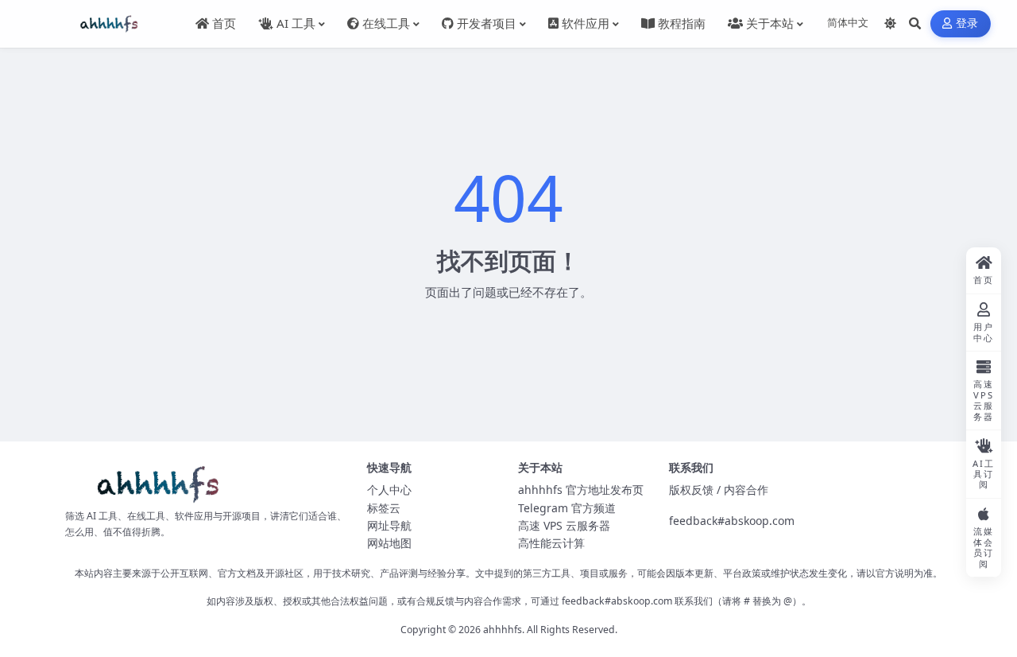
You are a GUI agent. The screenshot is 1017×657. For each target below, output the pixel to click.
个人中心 (389, 489)
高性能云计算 (551, 542)
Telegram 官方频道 (567, 507)
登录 (967, 23)
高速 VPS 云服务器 (564, 525)
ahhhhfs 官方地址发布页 (581, 489)
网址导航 (389, 525)
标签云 (383, 507)
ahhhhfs (502, 629)
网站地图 (389, 542)
